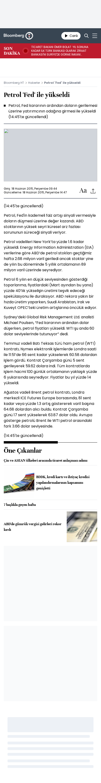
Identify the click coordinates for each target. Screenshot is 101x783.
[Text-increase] (83, 190)
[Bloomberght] (18, 36)
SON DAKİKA (12, 51)
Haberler (34, 83)
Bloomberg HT (14, 83)
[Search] (86, 35)
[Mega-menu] (94, 35)
